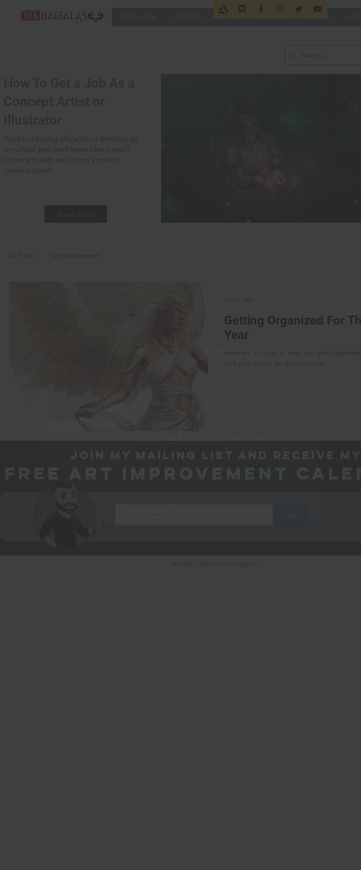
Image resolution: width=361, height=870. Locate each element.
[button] (301, 358)
